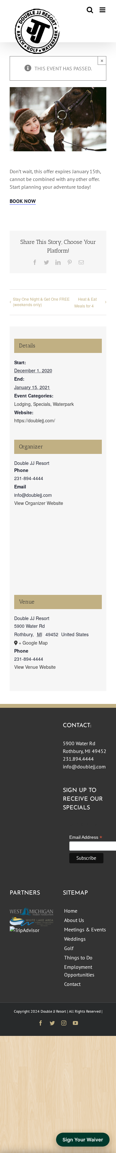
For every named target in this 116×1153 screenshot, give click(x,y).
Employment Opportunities (79, 971)
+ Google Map (33, 642)
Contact (72, 984)
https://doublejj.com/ (34, 420)
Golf (68, 948)
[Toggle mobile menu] (103, 9)
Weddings (75, 939)
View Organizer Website (38, 503)
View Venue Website (35, 667)
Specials (41, 404)
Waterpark (63, 404)
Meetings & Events (85, 929)
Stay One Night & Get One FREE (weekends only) (41, 301)
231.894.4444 (78, 759)
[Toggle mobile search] (90, 9)
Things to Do (78, 957)
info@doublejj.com (84, 766)
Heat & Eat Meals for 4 (85, 302)
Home (70, 910)
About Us (74, 920)
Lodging (22, 404)
